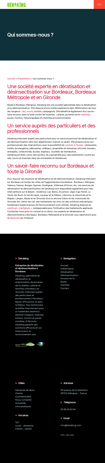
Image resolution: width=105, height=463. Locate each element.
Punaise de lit (67, 278)
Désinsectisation (69, 275)
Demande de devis (25, 390)
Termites (65, 285)
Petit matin (70, 435)
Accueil (11, 78)
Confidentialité (23, 396)
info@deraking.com (70, 425)
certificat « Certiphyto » (19, 208)
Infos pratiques (23, 406)
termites (85, 114)
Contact (64, 288)
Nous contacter (23, 400)
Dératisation (66, 272)
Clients (19, 393)
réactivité (15, 218)
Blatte (63, 282)
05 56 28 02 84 (68, 409)
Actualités (20, 403)
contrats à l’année (74, 145)
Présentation (24, 78)
